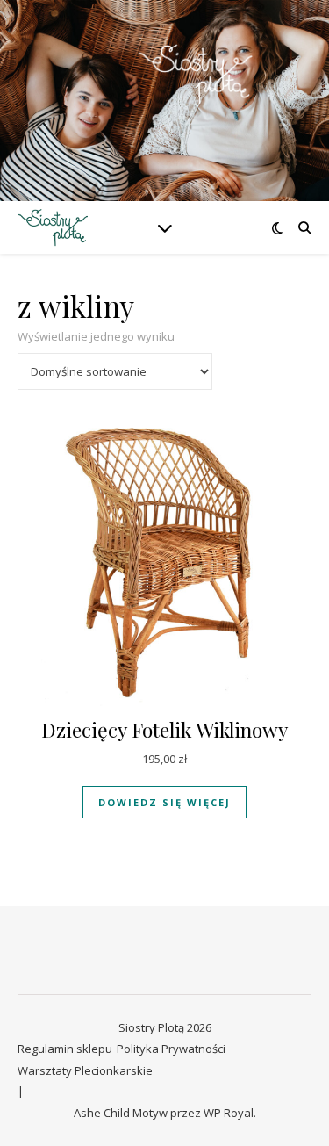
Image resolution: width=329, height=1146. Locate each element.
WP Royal (229, 1113)
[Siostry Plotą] (165, 90)
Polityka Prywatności (171, 1048)
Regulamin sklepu (65, 1048)
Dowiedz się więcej (164, 802)
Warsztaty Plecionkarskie (85, 1070)
